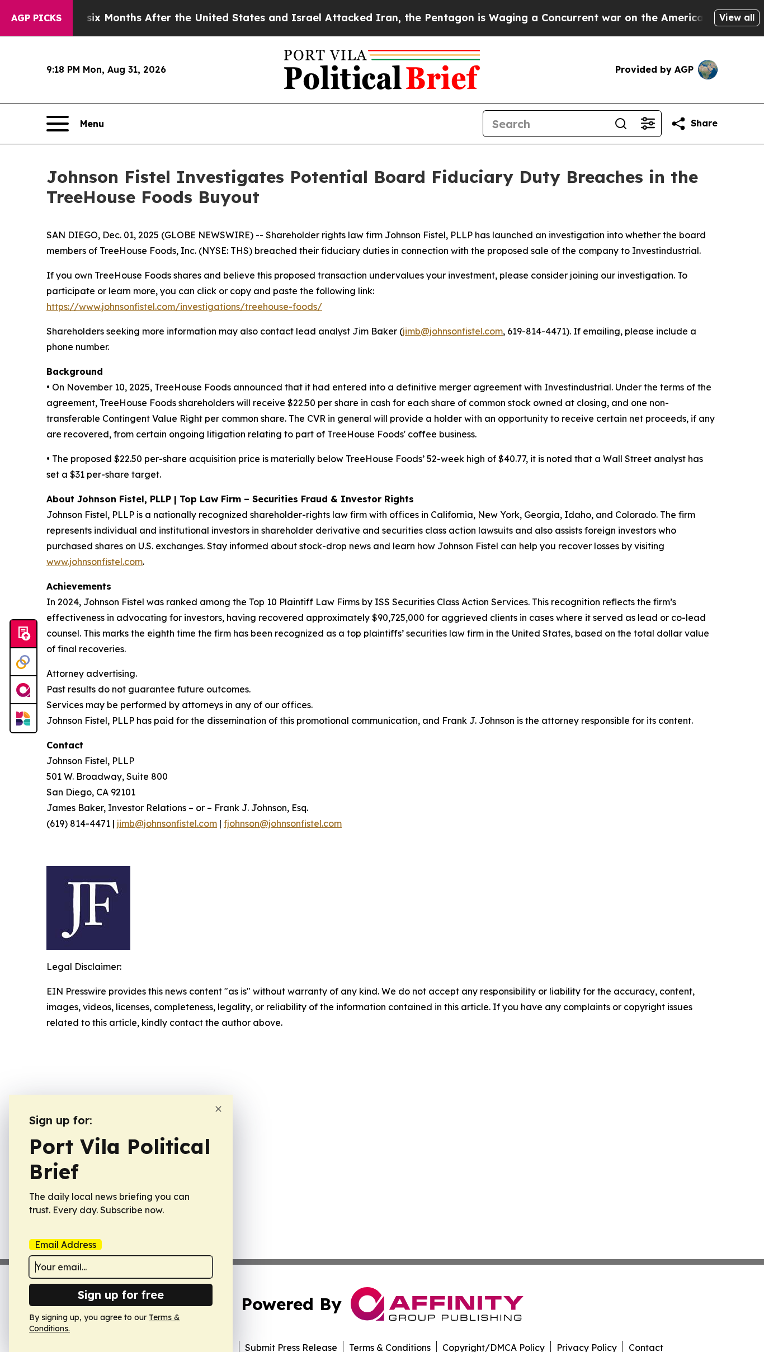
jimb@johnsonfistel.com (453, 331)
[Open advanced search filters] (647, 123)
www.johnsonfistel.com (94, 561)
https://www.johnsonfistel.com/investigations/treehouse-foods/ (184, 306)
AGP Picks (36, 17)
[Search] (620, 123)
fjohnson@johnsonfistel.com (283, 823)
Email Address (65, 1244)
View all (736, 17)
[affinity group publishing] (23, 690)
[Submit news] (23, 634)
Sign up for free (121, 1295)
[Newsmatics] (23, 718)
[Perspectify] (23, 662)
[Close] (218, 1109)
